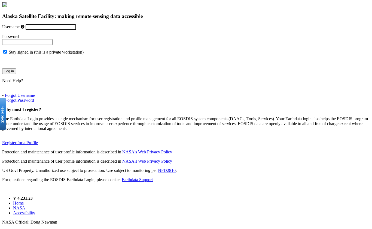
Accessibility (24, 213)
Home (18, 203)
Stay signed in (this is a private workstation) (46, 52)
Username (11, 26)
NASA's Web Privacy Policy (147, 152)
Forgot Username (20, 95)
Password (10, 36)
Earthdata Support (137, 179)
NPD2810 (167, 170)
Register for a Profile (20, 142)
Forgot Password (19, 100)
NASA (19, 208)
